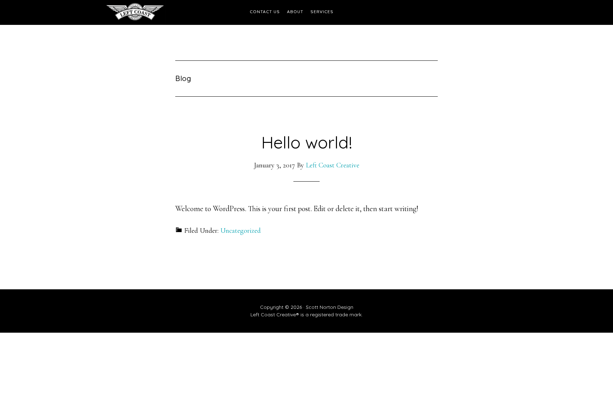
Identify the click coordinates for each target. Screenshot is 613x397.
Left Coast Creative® (168, 12)
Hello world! (306, 142)
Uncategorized (240, 230)
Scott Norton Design (329, 307)
